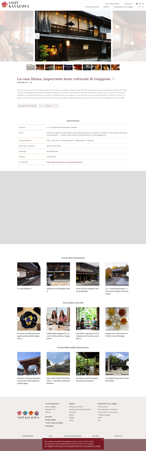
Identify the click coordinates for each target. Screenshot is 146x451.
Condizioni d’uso (27, 436)
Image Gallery (50, 420)
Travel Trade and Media (112, 3)
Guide (100, 418)
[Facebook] (140, 4)
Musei (49, 106)
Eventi (71, 420)
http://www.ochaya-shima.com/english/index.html (65, 162)
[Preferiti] (140, 7)
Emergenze (49, 426)
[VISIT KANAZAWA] (15, 7)
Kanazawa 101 (50, 409)
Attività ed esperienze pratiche (80, 409)
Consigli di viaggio (104, 415)
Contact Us (118, 436)
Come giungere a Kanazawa (107, 409)
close (102, 439)
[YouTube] (137, 4)
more (19, 263)
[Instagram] (143, 4)
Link (50, 436)
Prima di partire (103, 407)
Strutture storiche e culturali (27, 106)
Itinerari (48, 412)
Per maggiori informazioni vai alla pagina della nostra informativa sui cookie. (73, 446)
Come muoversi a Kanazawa (108, 412)
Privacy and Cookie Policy (73, 436)
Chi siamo (95, 436)
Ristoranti (72, 412)
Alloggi (71, 418)
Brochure (48, 417)
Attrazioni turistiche (76, 407)
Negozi (71, 415)
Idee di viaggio (50, 407)
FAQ (99, 420)
